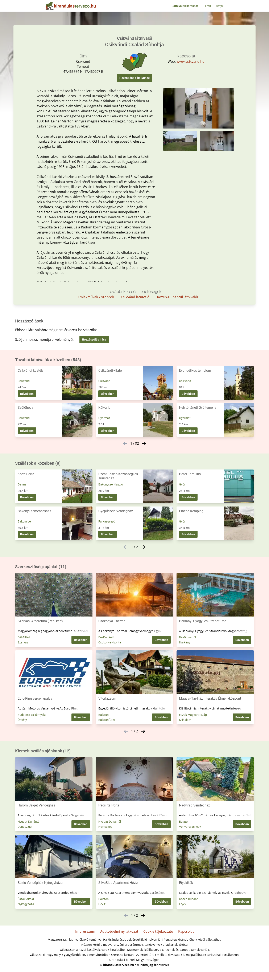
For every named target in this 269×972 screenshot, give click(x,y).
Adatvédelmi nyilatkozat (119, 931)
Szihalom (185, 719)
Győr (182, 484)
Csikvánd (24, 381)
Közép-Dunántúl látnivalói (177, 297)
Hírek (207, 6)
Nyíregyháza (26, 904)
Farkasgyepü (106, 521)
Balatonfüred (107, 719)
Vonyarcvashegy (190, 826)
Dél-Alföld (24, 637)
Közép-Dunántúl (189, 899)
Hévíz (101, 904)
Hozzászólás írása (94, 339)
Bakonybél (24, 521)
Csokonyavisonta (109, 642)
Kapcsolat (186, 931)
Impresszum (85, 931)
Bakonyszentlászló (110, 484)
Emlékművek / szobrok (96, 297)
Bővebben (27, 393)
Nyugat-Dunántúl (29, 821)
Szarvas (23, 642)
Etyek (182, 904)
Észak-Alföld (26, 899)
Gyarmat (104, 418)
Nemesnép (105, 826)
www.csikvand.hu (190, 61)
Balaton (103, 714)
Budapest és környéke (32, 714)
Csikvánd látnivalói (135, 297)
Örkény (22, 719)
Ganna (22, 484)
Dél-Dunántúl (106, 637)
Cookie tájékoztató (158, 931)
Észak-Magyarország (193, 714)
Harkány (184, 642)
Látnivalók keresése (185, 6)
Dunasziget (25, 826)
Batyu (220, 6)
